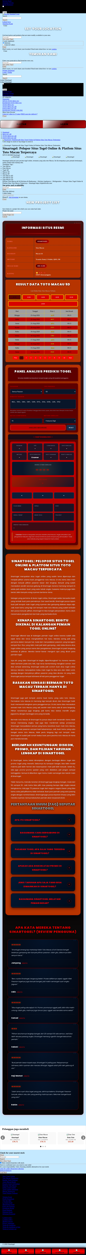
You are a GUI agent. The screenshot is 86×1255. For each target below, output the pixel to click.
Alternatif (60, 1252)
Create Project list (8, 215)
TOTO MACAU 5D (9, 106)
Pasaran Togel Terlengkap (11, 1184)
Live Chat (76, 1252)
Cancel (5, 217)
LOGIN (64, 124)
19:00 (57, 297)
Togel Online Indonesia (10, 1189)
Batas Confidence (18, 416)
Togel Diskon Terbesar (10, 1193)
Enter (4, 189)
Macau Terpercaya (9, 1191)
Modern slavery (8, 1221)
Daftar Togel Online (9, 1187)
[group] (0, 1162)
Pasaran (14, 386)
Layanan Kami (7, 1203)
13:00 (29, 297)
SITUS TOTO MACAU (11, 101)
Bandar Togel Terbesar (10, 1180)
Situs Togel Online (9, 1176)
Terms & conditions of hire (11, 1227)
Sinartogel (6, 99)
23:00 (43, 304)
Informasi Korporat (9, 1214)
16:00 (43, 297)
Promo (9, 1252)
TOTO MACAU (8, 105)
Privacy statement (8, 1223)
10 (64, 358)
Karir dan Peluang (9, 1206)
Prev (15, 358)
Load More (3, 1172)
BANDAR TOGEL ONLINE (13, 110)
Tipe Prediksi (49, 386)
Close (4, 116)
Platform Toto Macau (10, 1186)
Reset (71, 427)
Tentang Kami (7, 1197)
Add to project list (8, 195)
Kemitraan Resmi (8, 1208)
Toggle (5, 12)
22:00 (71, 297)
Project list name (8, 211)
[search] (12, 18)
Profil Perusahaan (8, 1199)
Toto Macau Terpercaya (10, 1178)
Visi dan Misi (7, 1201)
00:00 (14, 297)
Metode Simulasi (51, 416)
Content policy (7, 1218)
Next (70, 358)
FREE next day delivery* (29, 114)
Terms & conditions (9, 1225)
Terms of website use (9, 1229)
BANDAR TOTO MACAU (12, 103)
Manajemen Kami (8, 1204)
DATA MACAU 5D (9, 108)
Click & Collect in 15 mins (11, 114)
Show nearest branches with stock (13, 1163)
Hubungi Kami (7, 1212)
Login (26, 1252)
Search (5, 16)
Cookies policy (7, 1219)
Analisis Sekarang (38, 428)
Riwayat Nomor (17, 397)
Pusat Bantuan (7, 1210)
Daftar (43, 1252)
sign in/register (14, 197)
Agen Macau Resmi (9, 1182)
